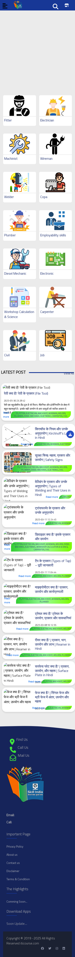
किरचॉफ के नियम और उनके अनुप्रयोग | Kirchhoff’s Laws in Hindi (53, 433)
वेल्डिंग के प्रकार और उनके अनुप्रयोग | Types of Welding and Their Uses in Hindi (52, 488)
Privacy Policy (14, 846)
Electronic (47, 273)
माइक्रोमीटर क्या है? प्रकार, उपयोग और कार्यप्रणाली (51, 589)
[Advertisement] (37, 48)
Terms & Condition (18, 879)
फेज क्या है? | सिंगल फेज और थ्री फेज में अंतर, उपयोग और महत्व (52, 697)
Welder (9, 196)
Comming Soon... (16, 901)
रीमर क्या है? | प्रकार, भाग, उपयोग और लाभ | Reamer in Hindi (52, 644)
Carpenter (47, 311)
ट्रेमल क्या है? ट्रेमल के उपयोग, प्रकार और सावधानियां (53, 615)
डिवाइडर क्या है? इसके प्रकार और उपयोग (52, 536)
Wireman (46, 158)
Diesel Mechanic (15, 273)
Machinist (11, 158)
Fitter (8, 120)
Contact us (13, 863)
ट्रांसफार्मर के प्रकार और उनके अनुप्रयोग (50, 510)
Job (42, 355)
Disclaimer (12, 871)
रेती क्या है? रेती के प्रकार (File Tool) (26, 393)
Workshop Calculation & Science (52, 546)
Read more (6, 415)
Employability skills (53, 235)
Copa (43, 196)
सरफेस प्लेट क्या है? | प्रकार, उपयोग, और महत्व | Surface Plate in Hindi (52, 671)
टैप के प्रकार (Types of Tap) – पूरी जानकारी (53, 563)
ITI (17, 413)
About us (12, 854)
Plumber (10, 235)
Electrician (47, 120)
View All (69, 373)
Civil (7, 355)
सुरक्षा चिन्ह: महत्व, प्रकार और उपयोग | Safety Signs (52, 457)
